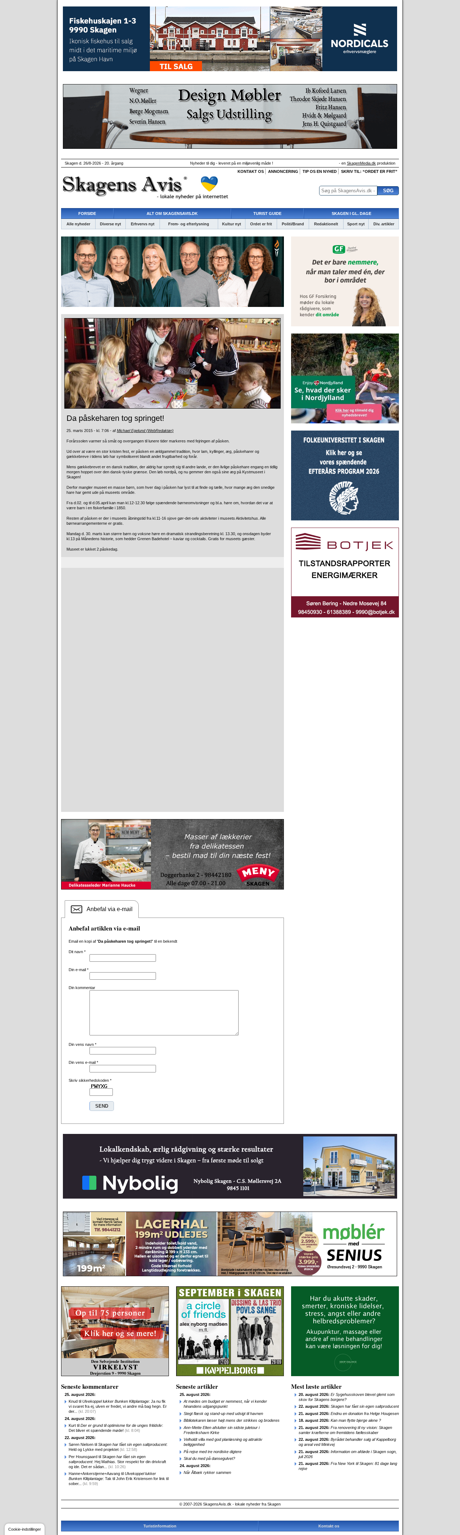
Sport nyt (356, 224)
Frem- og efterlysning (188, 224)
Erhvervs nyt (143, 224)
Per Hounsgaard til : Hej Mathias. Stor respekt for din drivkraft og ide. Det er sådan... (117, 1461)
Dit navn (77, 952)
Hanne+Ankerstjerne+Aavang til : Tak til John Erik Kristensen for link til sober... (119, 1478)
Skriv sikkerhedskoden (90, 1080)
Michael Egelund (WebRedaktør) (145, 430)
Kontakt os (251, 171)
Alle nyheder (78, 224)
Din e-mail (78, 970)
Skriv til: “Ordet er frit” (369, 171)
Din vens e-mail (83, 1062)
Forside (87, 213)
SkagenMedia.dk (361, 163)
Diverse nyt (110, 224)
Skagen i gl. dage (351, 213)
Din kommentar (82, 987)
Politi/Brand (293, 224)
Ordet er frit (261, 224)
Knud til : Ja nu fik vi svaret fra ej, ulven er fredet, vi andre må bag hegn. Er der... (118, 1406)
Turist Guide (267, 213)
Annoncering (283, 171)
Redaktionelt (326, 224)
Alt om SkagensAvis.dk (172, 213)
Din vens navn (82, 1044)
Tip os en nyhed (320, 171)
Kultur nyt (231, 224)
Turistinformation (159, 1526)
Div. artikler (383, 224)
